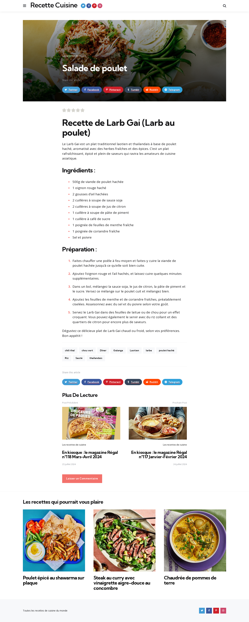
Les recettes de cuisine (74, 55)
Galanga (118, 350)
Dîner (103, 350)
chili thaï (70, 350)
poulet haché (166, 350)
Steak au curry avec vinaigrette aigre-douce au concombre (122, 583)
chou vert (87, 350)
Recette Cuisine (53, 5)
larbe (149, 350)
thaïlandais (95, 358)
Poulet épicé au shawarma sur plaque (53, 580)
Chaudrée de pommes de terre (190, 580)
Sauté (79, 358)
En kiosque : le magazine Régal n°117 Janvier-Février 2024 (159, 454)
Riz (67, 358)
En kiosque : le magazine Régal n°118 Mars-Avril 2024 (90, 454)
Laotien (134, 350)
